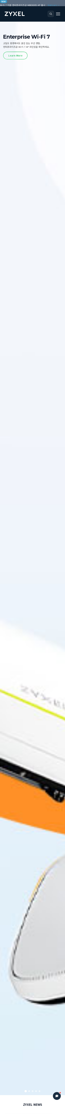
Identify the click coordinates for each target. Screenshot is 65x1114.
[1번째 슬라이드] (26, 1091)
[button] (58, 14)
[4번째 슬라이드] (36, 1091)
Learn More (15, 44)
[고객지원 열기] (57, 1096)
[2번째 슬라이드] (29, 1091)
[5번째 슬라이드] (39, 1091)
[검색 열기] (51, 14)
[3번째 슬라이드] (32, 1091)
